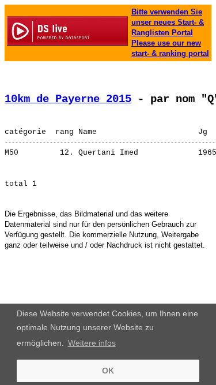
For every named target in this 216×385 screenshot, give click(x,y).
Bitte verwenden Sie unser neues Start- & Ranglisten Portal (167, 22)
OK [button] (108, 370)
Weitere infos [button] (92, 342)
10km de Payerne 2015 (68, 99)
